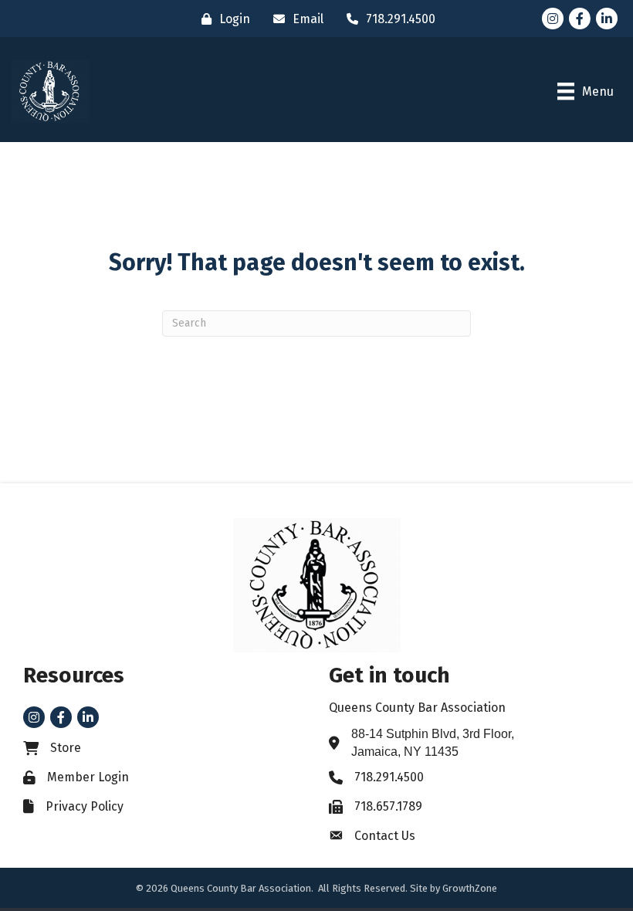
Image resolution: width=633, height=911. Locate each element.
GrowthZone (469, 888)
